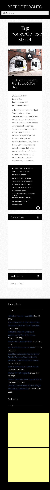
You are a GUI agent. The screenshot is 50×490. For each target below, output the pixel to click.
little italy (16, 187)
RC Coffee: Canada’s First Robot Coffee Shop (24, 83)
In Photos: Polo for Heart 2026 (20, 316)
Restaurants (21, 241)
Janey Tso (18, 99)
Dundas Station (17, 178)
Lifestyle (16, 228)
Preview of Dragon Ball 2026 (20, 341)
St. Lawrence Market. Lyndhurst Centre (23, 194)
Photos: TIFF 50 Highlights (19, 373)
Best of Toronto (25, 6)
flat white (16, 181)
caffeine (26, 171)
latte (29, 184)
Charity (16, 253)
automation (28, 168)
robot (30, 187)
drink (22, 102)
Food (15, 236)
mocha (23, 187)
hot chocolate (26, 181)
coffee (23, 175)
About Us (17, 265)
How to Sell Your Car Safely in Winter (23, 366)
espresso (28, 178)
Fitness (19, 232)
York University (17, 204)
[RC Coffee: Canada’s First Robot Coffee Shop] (38, 208)
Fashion (16, 249)
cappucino (16, 175)
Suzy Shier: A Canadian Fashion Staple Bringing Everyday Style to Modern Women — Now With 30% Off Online (23, 357)
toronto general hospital (21, 198)
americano (19, 168)
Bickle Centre (17, 171)
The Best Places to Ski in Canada (21, 347)
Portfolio (16, 261)
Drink (18, 245)
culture (17, 102)
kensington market (19, 184)
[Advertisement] (28, 430)
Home (15, 224)
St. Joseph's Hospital (19, 190)
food (26, 102)
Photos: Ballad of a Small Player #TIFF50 (25, 379)
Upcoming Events (20, 257)
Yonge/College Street (20, 201)
